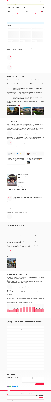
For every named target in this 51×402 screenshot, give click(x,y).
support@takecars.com (39, 393)
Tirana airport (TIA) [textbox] (11, 13)
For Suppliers (30, 393)
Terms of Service (22, 393)
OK (41, 397)
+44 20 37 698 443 (40, 395)
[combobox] (12, 13)
